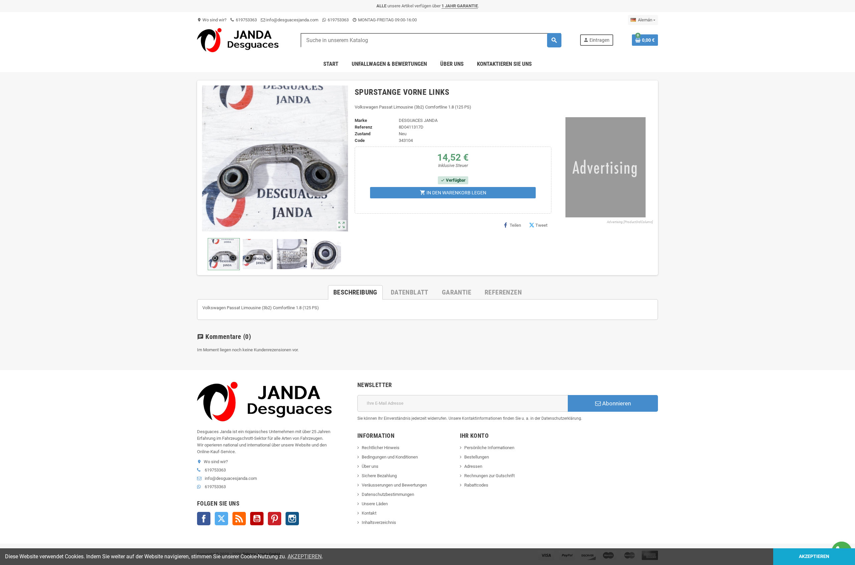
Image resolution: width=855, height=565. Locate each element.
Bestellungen (476, 456)
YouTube (257, 518)
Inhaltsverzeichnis (379, 522)
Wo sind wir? (211, 19)
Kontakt (369, 513)
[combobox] (431, 40)
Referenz (363, 127)
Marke (361, 120)
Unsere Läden (375, 503)
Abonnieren (616, 403)
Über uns (370, 466)
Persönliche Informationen (489, 447)
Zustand (362, 133)
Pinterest (274, 518)
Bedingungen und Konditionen (390, 456)
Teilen (515, 225)
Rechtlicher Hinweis (380, 447)
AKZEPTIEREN (305, 556)
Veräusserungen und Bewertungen (394, 485)
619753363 (246, 19)
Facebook (203, 518)
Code (360, 140)
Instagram (292, 518)
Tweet (541, 225)
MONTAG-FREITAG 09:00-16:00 (387, 19)
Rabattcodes (476, 485)
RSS (239, 518)
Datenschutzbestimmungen (388, 494)
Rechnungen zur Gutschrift (489, 475)
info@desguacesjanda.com (291, 19)
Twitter (221, 518)
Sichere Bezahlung (379, 475)
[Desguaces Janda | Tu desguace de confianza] (239, 39)
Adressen (473, 466)
